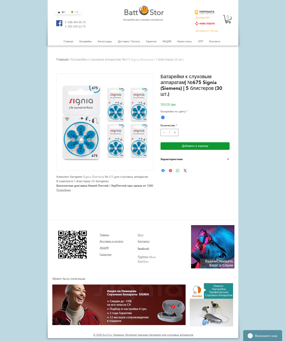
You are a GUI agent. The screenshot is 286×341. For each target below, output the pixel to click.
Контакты (143, 241)
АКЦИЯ (104, 248)
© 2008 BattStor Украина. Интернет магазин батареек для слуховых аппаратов (143, 335)
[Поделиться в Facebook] (163, 170)
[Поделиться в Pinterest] (170, 170)
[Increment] (175, 132)
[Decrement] (163, 132)
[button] (228, 19)
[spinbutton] (169, 132)
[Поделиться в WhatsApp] (177, 170)
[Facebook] (59, 23)
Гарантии (105, 254)
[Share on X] (185, 170)
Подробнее (63, 190)
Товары (104, 235)
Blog (140, 235)
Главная (62, 59)
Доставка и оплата (111, 241)
